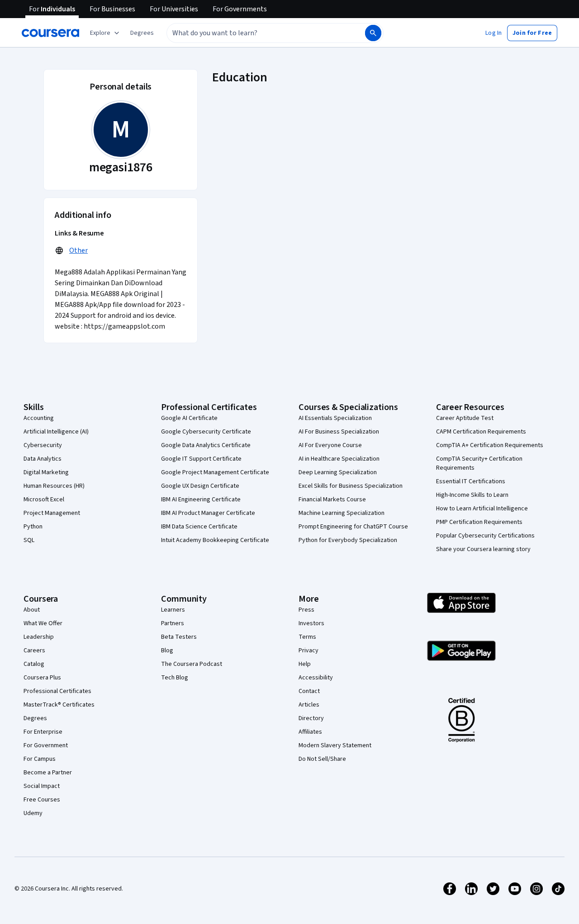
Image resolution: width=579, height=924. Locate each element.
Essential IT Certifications (470, 481)
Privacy (308, 650)
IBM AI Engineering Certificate (201, 499)
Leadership (39, 636)
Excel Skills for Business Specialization (351, 485)
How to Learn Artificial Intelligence (482, 508)
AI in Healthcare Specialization (339, 458)
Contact (309, 691)
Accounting (39, 418)
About (32, 609)
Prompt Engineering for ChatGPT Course (353, 526)
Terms (307, 636)
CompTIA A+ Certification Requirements (489, 445)
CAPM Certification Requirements (481, 431)
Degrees (35, 718)
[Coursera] (50, 33)
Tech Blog (174, 677)
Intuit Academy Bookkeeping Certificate (215, 540)
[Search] (373, 33)
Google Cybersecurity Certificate (206, 431)
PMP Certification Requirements (479, 522)
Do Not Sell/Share (322, 759)
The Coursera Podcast (191, 664)
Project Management (52, 513)
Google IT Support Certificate (201, 458)
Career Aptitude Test (465, 418)
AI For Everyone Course (330, 445)
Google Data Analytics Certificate (206, 445)
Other (78, 250)
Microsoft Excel (44, 499)
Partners (172, 623)
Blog (167, 650)
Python (33, 526)
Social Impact (42, 786)
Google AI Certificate (189, 418)
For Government (46, 745)
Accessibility (316, 677)
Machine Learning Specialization (341, 513)
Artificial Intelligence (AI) (56, 431)
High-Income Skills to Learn (472, 495)
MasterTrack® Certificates (59, 704)
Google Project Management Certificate (215, 472)
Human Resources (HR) (54, 485)
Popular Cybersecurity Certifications (485, 535)
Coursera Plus (42, 677)
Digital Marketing (46, 472)
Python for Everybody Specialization (348, 540)
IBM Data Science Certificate (199, 526)
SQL (29, 540)
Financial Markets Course (332, 499)
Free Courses (42, 799)
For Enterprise (43, 731)
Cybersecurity (43, 445)
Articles (309, 704)
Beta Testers (179, 636)
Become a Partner (48, 772)
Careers (34, 650)
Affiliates (310, 731)
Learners (173, 609)
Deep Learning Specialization (338, 472)
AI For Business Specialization (339, 431)
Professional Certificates (57, 691)
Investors (311, 623)
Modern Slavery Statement (335, 745)
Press (306, 609)
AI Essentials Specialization (335, 418)
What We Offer (43, 623)
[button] (142, 33)
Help (305, 664)
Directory (311, 718)
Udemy (33, 813)
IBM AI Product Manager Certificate (208, 513)
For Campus (40, 759)
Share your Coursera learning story (483, 549)
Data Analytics (43, 458)
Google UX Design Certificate (200, 485)
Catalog (34, 664)
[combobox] (256, 33)
